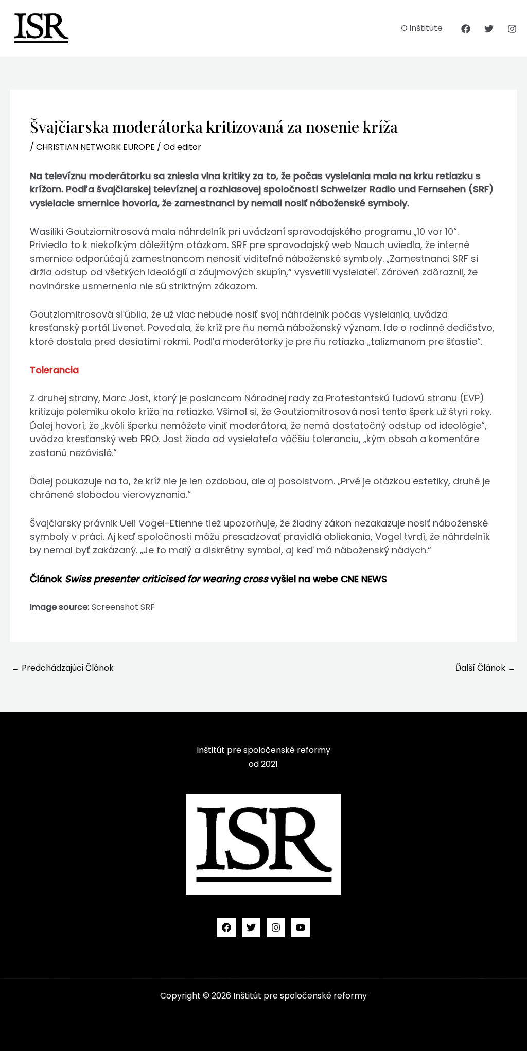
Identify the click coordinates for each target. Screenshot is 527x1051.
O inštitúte (422, 28)
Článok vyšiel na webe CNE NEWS (208, 578)
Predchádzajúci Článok (62, 668)
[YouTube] (300, 927)
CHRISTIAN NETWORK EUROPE (95, 147)
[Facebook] (465, 28)
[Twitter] (489, 28)
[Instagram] (512, 28)
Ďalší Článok (485, 668)
